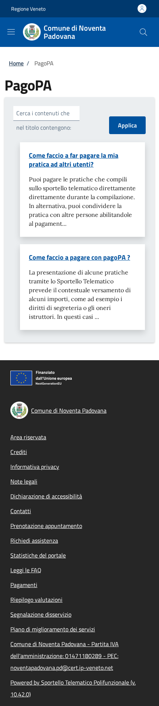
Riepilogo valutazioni (36, 599)
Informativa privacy (34, 466)
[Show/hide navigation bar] (11, 32)
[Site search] (143, 32)
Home (16, 63)
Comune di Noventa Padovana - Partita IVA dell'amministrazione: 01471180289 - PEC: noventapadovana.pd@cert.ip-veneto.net (64, 656)
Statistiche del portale (38, 555)
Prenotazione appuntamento (46, 525)
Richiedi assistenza (34, 540)
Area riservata (28, 437)
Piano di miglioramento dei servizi (52, 629)
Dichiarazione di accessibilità (46, 496)
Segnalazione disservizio (40, 614)
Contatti (20, 511)
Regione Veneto (28, 9)
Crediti (18, 451)
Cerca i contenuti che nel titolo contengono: (43, 120)
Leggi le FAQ (25, 570)
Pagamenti (23, 584)
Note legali (23, 481)
